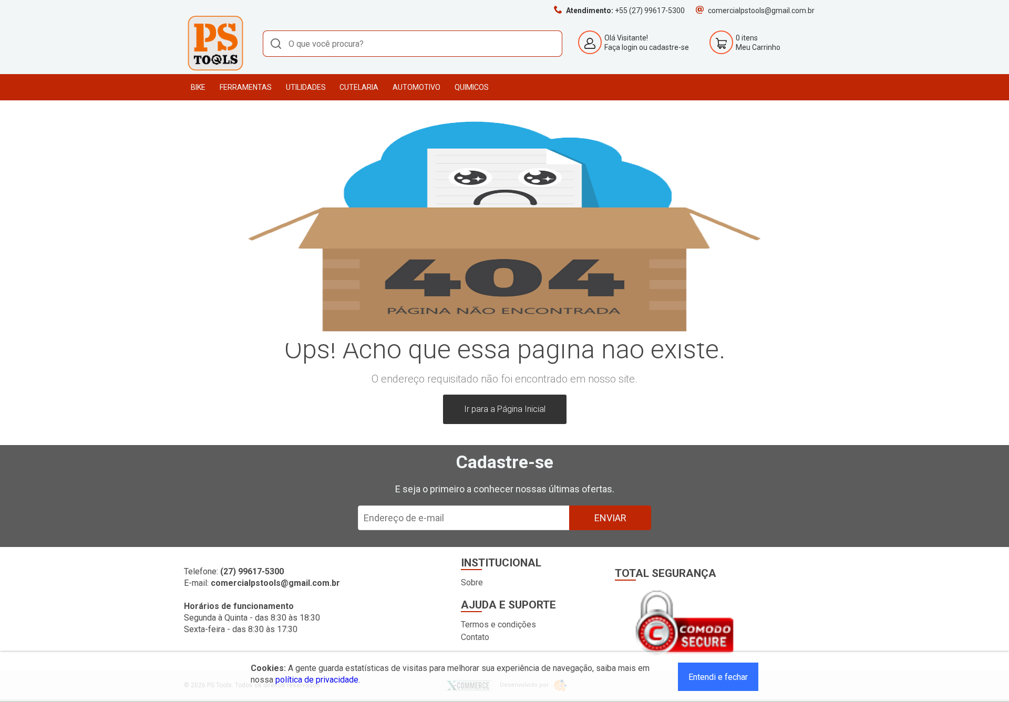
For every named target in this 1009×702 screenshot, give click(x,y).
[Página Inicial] (215, 68)
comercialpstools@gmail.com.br (761, 10)
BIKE (198, 87)
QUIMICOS (472, 87)
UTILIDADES (306, 87)
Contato (475, 637)
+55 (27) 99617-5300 (650, 10)
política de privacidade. (317, 680)
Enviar (610, 517)
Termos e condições (498, 624)
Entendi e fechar (718, 677)
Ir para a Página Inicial (504, 409)
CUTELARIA (358, 87)
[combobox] (412, 43)
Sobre (472, 582)
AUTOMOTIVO (416, 87)
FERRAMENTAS (246, 87)
